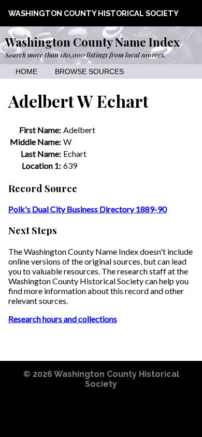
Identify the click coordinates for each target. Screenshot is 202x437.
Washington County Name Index (92, 42)
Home (26, 72)
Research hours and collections (62, 319)
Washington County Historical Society (93, 13)
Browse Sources (89, 72)
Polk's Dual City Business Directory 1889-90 (87, 209)
